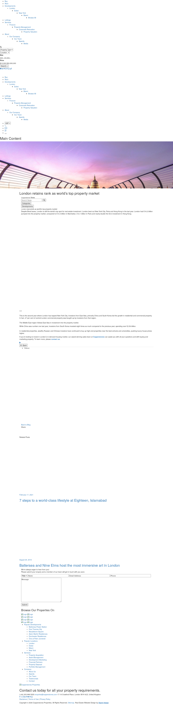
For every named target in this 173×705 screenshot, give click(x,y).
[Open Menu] (6, 133)
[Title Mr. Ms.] (24, 575)
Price (2, 60)
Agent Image (104, 702)
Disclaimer (23, 699)
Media (26, 43)
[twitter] (21, 697)
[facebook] (7, 68)
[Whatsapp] (5, 130)
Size (1, 55)
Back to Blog (25, 424)
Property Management (22, 27)
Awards (21, 41)
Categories (26, 203)
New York (22, 13)
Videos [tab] (26, 348)
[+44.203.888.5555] (5, 126)
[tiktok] (11, 68)
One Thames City (35, 629)
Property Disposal (35, 664)
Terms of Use (34, 699)
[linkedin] (2, 68)
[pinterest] (26, 697)
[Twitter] (88, 432)
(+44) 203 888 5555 (26, 694)
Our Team (18, 39)
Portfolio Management (37, 667)
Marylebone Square (36, 631)
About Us (32, 671)
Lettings (8, 20)
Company (27, 669)
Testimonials (33, 678)
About (7, 34)
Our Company (14, 36)
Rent (6, 3)
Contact (32, 681)
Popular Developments (32, 624)
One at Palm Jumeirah (37, 638)
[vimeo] (4, 68)
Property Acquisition (36, 655)
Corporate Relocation (27, 29)
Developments (10, 6)
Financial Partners (35, 662)
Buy (6, 1)
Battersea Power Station (38, 627)
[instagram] (5, 68)
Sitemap (71, 702)
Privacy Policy (45, 699)
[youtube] (0, 68)
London (12, 8)
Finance (12, 25)
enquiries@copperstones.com (46, 694)
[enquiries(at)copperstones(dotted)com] (6, 128)
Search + (4, 66)
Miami (26, 15)
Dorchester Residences (37, 636)
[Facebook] (88, 429)
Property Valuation (30, 32)
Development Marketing (38, 660)
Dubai (16, 10)
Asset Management (36, 657)
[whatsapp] (9, 68)
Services (8, 22)
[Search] (44, 200)
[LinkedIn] (88, 434)
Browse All (32, 17)
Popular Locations (31, 641)
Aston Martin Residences (38, 634)
